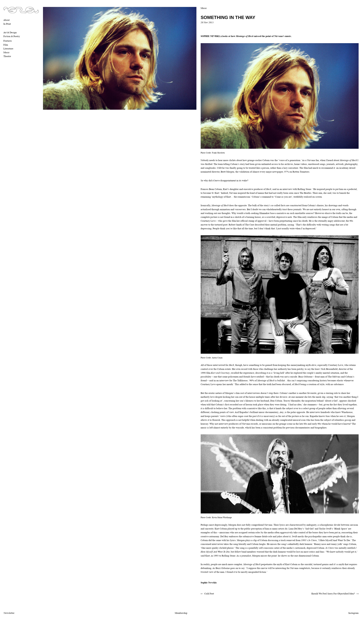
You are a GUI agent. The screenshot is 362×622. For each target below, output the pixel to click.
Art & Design (10, 32)
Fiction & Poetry (11, 36)
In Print (7, 24)
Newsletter (9, 613)
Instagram (353, 613)
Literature (8, 48)
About (6, 20)
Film (5, 44)
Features (7, 40)
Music (6, 52)
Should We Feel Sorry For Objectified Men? (333, 593)
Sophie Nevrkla (209, 582)
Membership (181, 613)
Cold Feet (209, 593)
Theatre (7, 56)
